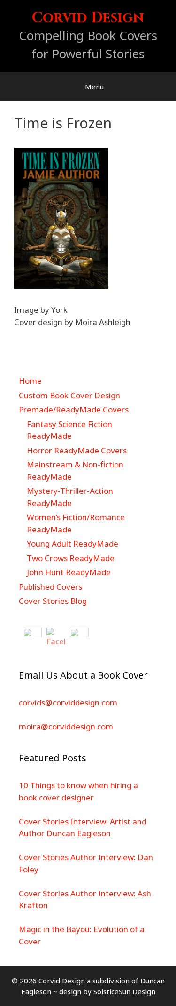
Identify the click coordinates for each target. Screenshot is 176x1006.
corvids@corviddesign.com (68, 702)
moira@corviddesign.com (66, 726)
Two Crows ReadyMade (71, 558)
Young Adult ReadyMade (72, 543)
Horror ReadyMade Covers (77, 450)
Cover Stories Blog (53, 600)
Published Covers (50, 586)
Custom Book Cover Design (69, 395)
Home (30, 380)
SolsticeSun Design (124, 991)
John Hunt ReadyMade (69, 572)
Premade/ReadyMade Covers (74, 409)
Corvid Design (88, 17)
